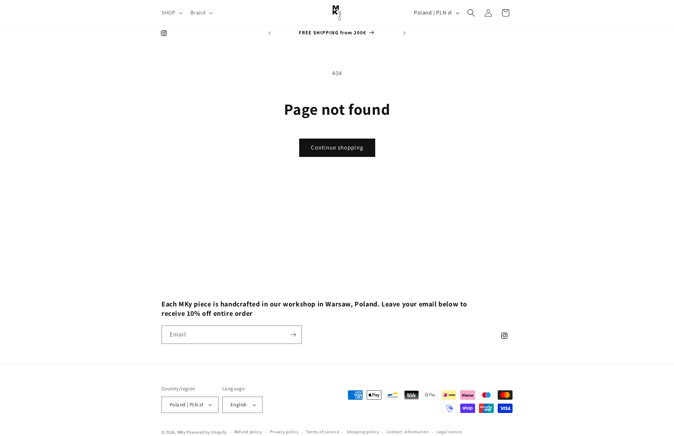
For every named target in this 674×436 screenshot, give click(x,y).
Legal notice (448, 431)
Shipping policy (363, 431)
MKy (181, 432)
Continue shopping (337, 147)
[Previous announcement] (269, 33)
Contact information (408, 431)
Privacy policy (284, 431)
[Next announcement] (404, 33)
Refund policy (248, 431)
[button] (171, 12)
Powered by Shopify (206, 432)
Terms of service (322, 431)
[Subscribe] (293, 335)
